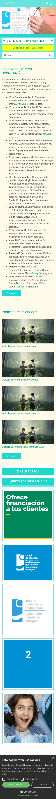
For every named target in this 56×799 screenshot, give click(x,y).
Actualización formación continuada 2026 (23, 446)
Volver (11, 292)
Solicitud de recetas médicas (28, 48)
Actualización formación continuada (20, 346)
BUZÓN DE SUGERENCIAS (29, 481)
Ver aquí (21, 103)
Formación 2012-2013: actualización (19, 70)
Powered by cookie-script (28, 796)
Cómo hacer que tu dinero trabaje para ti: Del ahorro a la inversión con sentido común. (27, 40)
